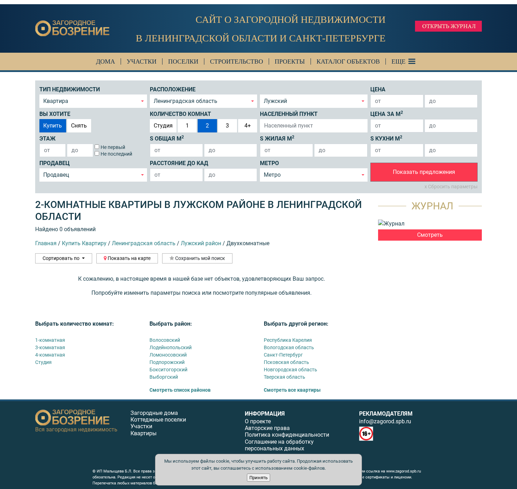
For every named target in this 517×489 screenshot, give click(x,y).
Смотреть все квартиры (292, 390)
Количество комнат (180, 114)
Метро (269, 163)
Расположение (173, 89)
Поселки (183, 61)
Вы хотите (54, 114)
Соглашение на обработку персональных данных (279, 445)
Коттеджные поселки (158, 419)
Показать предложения (424, 172)
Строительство (236, 61)
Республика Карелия (288, 340)
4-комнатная (50, 355)
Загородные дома (154, 413)
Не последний (116, 154)
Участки (142, 61)
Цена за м (386, 113)
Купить (52, 125)
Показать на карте (129, 258)
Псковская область (286, 362)
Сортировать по (62, 258)
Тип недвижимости (69, 89)
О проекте (258, 421)
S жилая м (277, 138)
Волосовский (164, 340)
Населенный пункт (289, 114)
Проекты (290, 61)
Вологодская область (289, 347)
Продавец (54, 163)
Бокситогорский (168, 369)
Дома (105, 61)
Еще (398, 61)
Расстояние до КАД (179, 163)
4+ (247, 125)
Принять (258, 477)
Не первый (113, 147)
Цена (377, 89)
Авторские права (267, 428)
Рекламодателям (386, 413)
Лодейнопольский (170, 347)
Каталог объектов (348, 61)
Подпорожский (167, 362)
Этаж (47, 138)
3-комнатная (50, 347)
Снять (79, 125)
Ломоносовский (168, 355)
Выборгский (163, 377)
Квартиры (143, 433)
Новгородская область (290, 369)
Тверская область (284, 377)
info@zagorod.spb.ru (385, 421)
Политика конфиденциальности (287, 434)
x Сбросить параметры (451, 186)
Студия (163, 125)
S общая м (167, 138)
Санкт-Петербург (283, 355)
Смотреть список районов (180, 390)
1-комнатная (50, 340)
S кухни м (386, 138)
